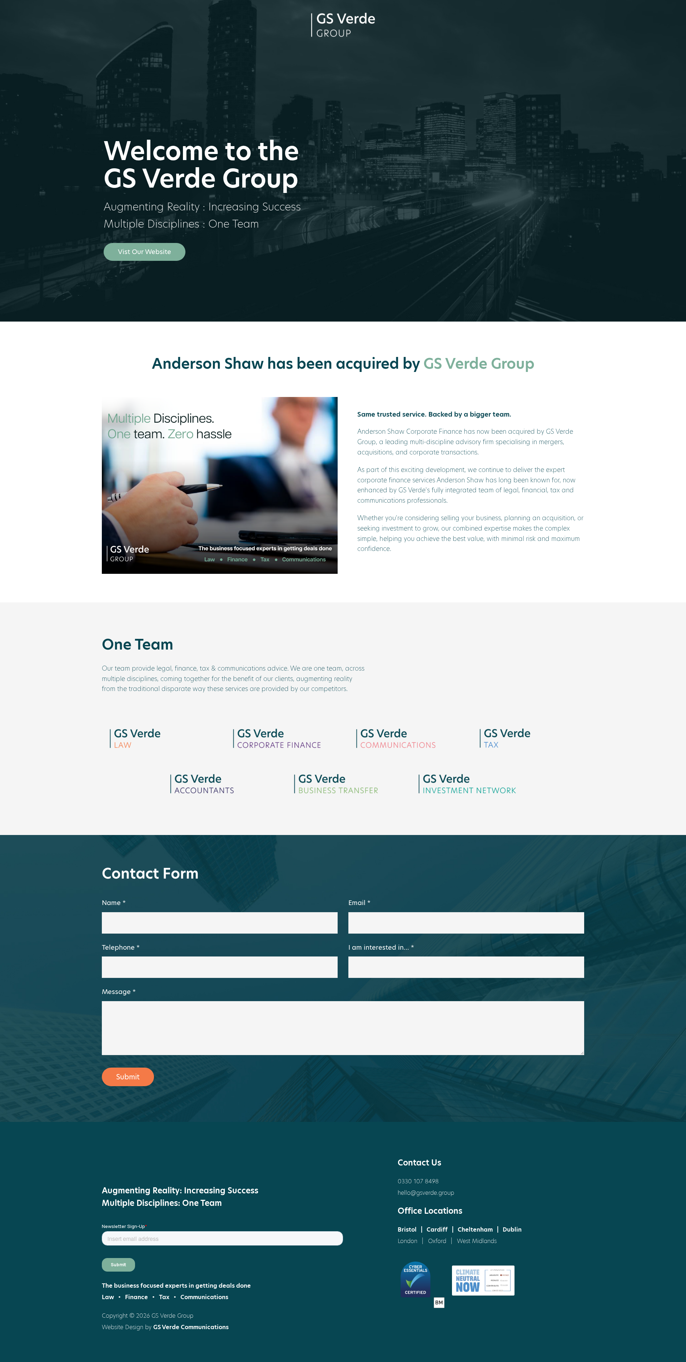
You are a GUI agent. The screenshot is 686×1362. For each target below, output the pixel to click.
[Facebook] (114, 1162)
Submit (128, 1077)
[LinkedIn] (167, 1162)
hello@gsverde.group (426, 1193)
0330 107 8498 (418, 1181)
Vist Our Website (144, 251)
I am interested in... (381, 947)
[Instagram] (194, 1162)
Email (359, 902)
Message (119, 991)
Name (114, 902)
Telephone (121, 947)
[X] (141, 1162)
